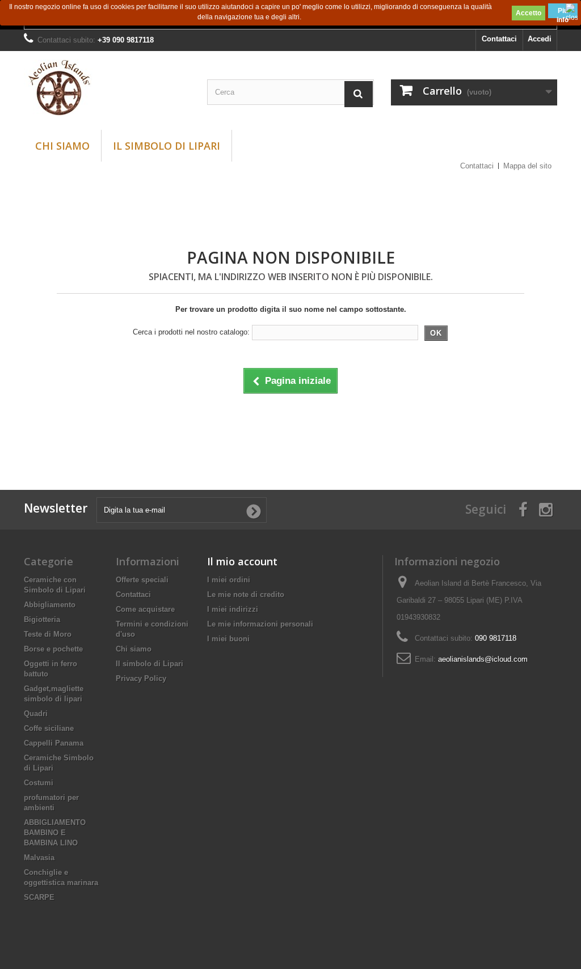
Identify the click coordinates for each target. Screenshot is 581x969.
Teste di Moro (47, 634)
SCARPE (39, 897)
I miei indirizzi (232, 609)
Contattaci (499, 39)
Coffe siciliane (49, 728)
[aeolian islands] (107, 88)
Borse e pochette (53, 649)
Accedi (539, 39)
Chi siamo (62, 146)
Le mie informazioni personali (260, 624)
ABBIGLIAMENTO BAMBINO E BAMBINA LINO (55, 832)
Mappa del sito (527, 166)
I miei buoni (228, 638)
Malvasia (39, 857)
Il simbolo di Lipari (166, 146)
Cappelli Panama (53, 743)
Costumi (38, 782)
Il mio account (242, 561)
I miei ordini (228, 580)
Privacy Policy (141, 678)
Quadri (36, 713)
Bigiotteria (42, 619)
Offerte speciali (142, 580)
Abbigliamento (49, 604)
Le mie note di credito (245, 594)
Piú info (563, 12)
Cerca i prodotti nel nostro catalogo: (191, 332)
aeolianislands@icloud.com (483, 659)
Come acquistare (145, 609)
